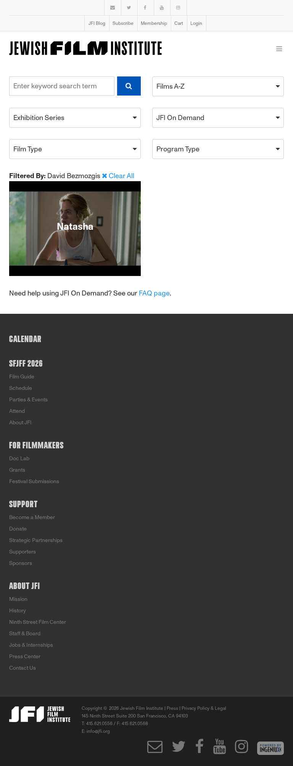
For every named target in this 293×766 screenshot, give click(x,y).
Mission (18, 599)
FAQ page (154, 293)
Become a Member (32, 517)
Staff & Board (24, 633)
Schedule (20, 388)
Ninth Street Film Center (37, 622)
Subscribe (123, 23)
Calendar (25, 339)
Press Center (24, 656)
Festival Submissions (34, 481)
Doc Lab (19, 458)
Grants (17, 470)
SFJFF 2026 (26, 363)
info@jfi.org (98, 731)
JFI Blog (97, 23)
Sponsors (20, 563)
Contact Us (22, 668)
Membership (154, 23)
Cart (178, 23)
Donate (18, 529)
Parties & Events (28, 399)
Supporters (22, 552)
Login (196, 23)
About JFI (20, 422)
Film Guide (21, 376)
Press (172, 708)
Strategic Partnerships (36, 540)
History (17, 610)
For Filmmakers (36, 445)
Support (23, 504)
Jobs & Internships (31, 645)
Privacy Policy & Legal (204, 708)
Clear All (121, 176)
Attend (17, 411)
